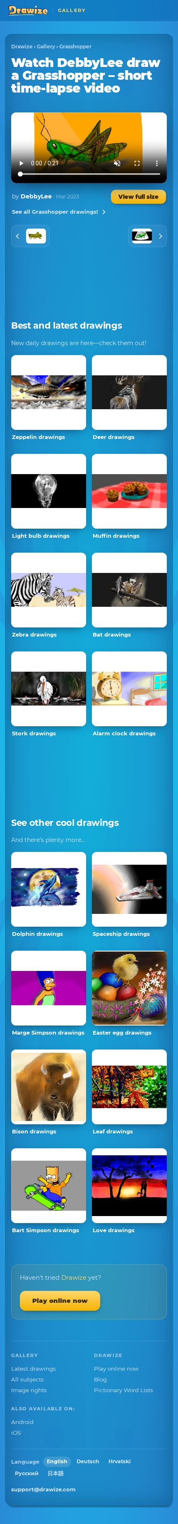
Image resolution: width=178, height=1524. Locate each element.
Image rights (29, 1390)
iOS (16, 1432)
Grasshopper (75, 46)
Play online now (60, 1301)
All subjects (27, 1379)
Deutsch (88, 1461)
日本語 (56, 1473)
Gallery (46, 46)
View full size (138, 196)
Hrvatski (119, 1461)
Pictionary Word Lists (123, 1390)
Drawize (22, 46)
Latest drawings (33, 1368)
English (57, 1461)
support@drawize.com (43, 1489)
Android (22, 1422)
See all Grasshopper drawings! (55, 211)
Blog (100, 1379)
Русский (26, 1473)
